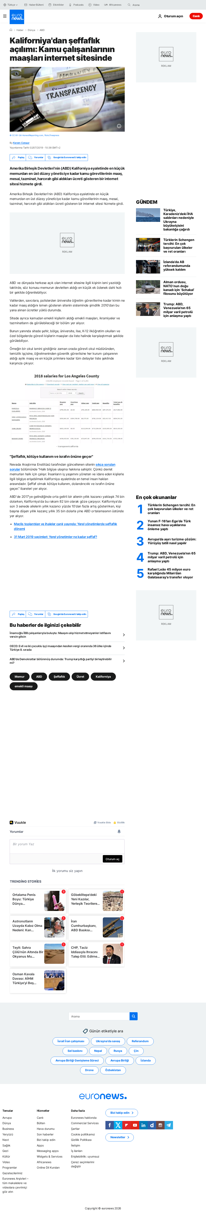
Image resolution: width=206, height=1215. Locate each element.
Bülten (41, 1123)
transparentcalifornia (68, 446)
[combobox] (149, 5)
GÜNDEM (146, 202)
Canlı (196, 16)
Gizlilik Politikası (81, 1139)
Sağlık (6, 1145)
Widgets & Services (49, 1156)
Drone (89, 1070)
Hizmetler (43, 1110)
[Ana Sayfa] (11, 30)
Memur (20, 676)
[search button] (129, 5)
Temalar (7, 1110)
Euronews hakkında (84, 1117)
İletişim (75, 1145)
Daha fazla (78, 1110)
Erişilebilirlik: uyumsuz (85, 1156)
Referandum (140, 1041)
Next (5, 1139)
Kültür (6, 1156)
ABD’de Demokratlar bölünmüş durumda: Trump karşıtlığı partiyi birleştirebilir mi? (61, 660)
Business (8, 1128)
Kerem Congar (21, 142)
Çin (136, 1050)
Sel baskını (75, 1050)
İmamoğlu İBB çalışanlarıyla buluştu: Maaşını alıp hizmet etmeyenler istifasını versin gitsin (60, 634)
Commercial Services (85, 1123)
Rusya (118, 1050)
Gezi (5, 1151)
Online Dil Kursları (48, 1167)
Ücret (80, 676)
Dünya (31, 30)
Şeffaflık (59, 676)
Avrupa (7, 1117)
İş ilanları (76, 1151)
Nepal (98, 1050)
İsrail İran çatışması (71, 1041)
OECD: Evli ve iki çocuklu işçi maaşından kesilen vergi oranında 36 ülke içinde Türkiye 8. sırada (60, 647)
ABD (42, 30)
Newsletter (117, 1137)
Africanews (44, 1162)
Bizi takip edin (46, 1139)
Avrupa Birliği (119, 1060)
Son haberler (45, 1134)
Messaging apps (48, 1151)
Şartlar (75, 1128)
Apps (40, 1145)
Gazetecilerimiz (12, 1173)
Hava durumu (46, 1128)
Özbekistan (113, 1070)
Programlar (9, 1167)
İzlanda (146, 1060)
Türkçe (11, 4)
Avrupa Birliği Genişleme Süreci (77, 1060)
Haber (19, 30)
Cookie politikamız (83, 1134)
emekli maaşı (24, 686)
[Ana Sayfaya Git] (17, 17)
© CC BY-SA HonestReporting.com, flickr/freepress (34, 135)
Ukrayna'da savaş (108, 1041)
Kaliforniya (103, 676)
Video (6, 1162)
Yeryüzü (7, 1134)
